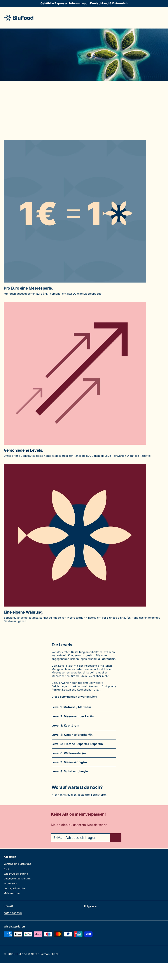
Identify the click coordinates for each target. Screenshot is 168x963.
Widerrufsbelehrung (16, 873)
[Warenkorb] (161, 17)
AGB (6, 868)
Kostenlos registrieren (84, 120)
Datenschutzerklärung (17, 878)
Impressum (10, 883)
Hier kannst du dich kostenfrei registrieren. (79, 794)
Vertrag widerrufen (15, 888)
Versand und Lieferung (17, 863)
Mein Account (12, 893)
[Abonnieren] (115, 837)
